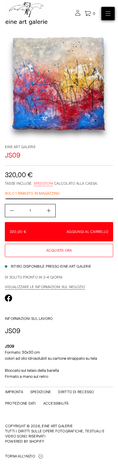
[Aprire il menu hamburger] (108, 13)
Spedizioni (43, 183)
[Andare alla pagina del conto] (77, 15)
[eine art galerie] (26, 14)
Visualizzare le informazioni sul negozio (45, 287)
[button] (89, 13)
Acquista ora (59, 250)
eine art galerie (20, 147)
